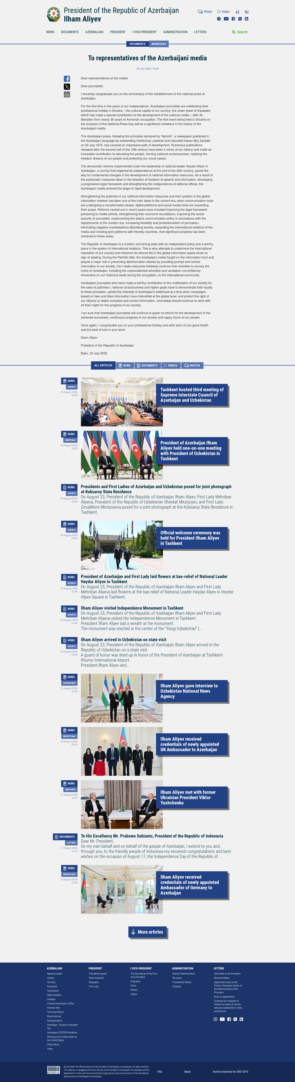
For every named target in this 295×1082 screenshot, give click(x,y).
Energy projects (54, 1020)
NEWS (50, 32)
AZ (237, 12)
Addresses (158, 44)
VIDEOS (172, 365)
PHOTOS (195, 365)
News (133, 985)
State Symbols (54, 995)
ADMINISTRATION (175, 32)
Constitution (53, 990)
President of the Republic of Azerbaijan (121, 10)
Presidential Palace (181, 982)
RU (247, 12)
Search (242, 32)
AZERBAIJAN (94, 32)
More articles (150, 932)
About (187, 1071)
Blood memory (54, 1016)
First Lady (94, 986)
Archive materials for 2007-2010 (230, 1071)
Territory (51, 982)
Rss (246, 18)
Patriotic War (53, 1007)
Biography (94, 982)
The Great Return (55, 1012)
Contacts (176, 986)
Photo (208, 12)
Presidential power (98, 973)
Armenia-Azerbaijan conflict (60, 1003)
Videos (134, 994)
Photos (134, 989)
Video (225, 12)
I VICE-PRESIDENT (144, 32)
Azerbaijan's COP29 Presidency (62, 1032)
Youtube (226, 18)
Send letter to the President (227, 973)
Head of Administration (183, 973)
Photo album (53, 1044)
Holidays (51, 999)
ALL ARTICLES (103, 365)
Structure (177, 977)
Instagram (219, 18)
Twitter (240, 18)
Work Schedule (96, 977)
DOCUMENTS (70, 32)
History (50, 977)
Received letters (222, 977)
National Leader (54, 973)
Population (52, 986)
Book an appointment (224, 996)
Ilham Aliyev (82, 19)
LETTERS (200, 32)
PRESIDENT (117, 32)
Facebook (233, 18)
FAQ (160, 1071)
